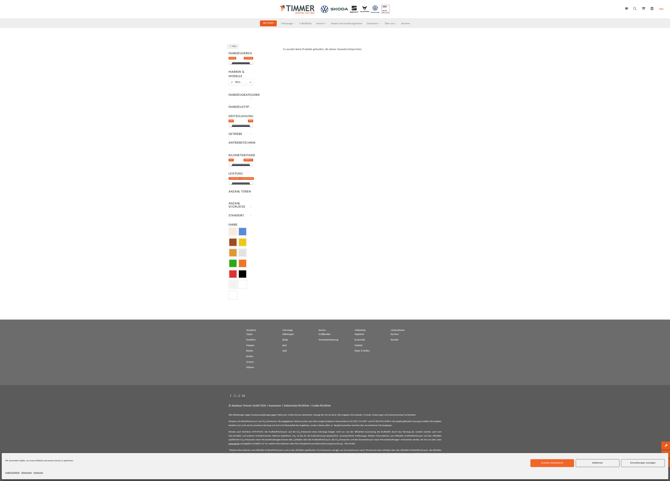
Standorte (372, 23)
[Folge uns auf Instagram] (235, 396)
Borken (249, 356)
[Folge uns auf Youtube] (243, 396)
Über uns (389, 23)
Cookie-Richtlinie (12, 473)
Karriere (405, 23)
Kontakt (394, 340)
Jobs (661, 9)
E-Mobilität (305, 23)
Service (320, 23)
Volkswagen (288, 334)
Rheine (249, 351)
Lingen (249, 334)
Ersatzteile (360, 340)
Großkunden (324, 334)
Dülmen (250, 367)
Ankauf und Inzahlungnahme (346, 23)
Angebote (359, 334)
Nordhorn (251, 340)
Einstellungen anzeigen (643, 463)
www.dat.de (234, 444)
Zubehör (359, 345)
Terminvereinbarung (328, 340)
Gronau (250, 362)
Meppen (250, 345)
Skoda (285, 340)
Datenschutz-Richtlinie (296, 405)
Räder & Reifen (362, 351)
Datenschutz (26, 473)
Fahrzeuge (287, 23)
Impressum (38, 473)
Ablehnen (597, 463)
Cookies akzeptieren (552, 463)
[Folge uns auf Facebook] (230, 396)
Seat (284, 345)
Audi (284, 351)
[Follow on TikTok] (239, 396)
